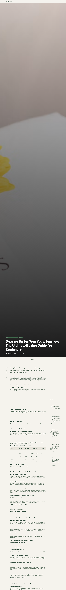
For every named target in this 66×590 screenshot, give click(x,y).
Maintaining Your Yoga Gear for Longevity (54, 449)
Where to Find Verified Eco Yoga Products (55, 447)
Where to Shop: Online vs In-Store (56, 436)
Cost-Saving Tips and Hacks (56, 462)
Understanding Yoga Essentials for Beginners (55, 399)
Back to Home (9, 1)
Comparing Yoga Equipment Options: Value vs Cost (54, 432)
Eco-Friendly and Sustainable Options (56, 419)
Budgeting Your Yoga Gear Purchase (55, 434)
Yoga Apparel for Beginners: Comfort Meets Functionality (54, 414)
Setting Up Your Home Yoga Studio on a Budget (55, 458)
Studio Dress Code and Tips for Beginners (56, 421)
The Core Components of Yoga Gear (55, 403)
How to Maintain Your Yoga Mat (55, 412)
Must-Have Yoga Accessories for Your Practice (55, 423)
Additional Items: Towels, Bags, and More (55, 427)
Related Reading (54, 465)
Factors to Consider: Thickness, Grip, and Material (56, 408)
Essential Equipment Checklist (55, 461)
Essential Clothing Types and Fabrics (56, 417)
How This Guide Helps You (55, 405)
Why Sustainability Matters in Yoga (56, 442)
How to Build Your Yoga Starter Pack (55, 430)
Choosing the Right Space (55, 459)
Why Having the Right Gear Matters (55, 401)
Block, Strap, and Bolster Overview (55, 425)
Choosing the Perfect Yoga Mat (54, 406)
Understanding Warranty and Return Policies (56, 438)
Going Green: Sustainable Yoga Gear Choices (54, 440)
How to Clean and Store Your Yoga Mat (56, 451)
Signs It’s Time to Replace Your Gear (55, 455)
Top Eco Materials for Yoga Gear (55, 445)
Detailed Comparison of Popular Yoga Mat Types (55, 410)
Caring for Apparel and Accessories (55, 453)
